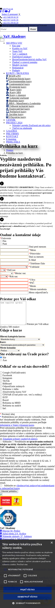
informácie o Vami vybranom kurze (17, 425)
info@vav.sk (8, 9)
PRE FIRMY (12, 133)
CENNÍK (11, 120)
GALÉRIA (11, 131)
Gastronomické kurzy (19, 84)
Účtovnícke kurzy (17, 117)
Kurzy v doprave (17, 95)
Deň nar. (11, 270)
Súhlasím (7, 441)
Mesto (32, 286)
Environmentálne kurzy (20, 81)
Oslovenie (5, 238)
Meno (32, 250)
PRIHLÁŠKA (13, 142)
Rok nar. (13, 276)
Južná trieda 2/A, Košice (14, 533)
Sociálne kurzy (16, 114)
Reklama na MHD (11, 403)
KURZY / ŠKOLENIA (17, 73)
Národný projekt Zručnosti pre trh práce (31, 125)
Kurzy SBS (15, 92)
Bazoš (6, 400)
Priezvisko (34, 253)
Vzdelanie (33, 267)
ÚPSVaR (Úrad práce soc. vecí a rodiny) (22, 394)
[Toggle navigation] (2, 40)
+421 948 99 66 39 (10, 17)
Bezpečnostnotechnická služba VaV (29, 59)
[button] (27, 603)
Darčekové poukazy (22, 56)
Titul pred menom (37, 246)
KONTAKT (12, 136)
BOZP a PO (14, 76)
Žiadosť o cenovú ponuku (24, 62)
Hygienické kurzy (17, 87)
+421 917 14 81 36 (10, 20)
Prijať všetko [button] (27, 589)
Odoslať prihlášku (9, 491)
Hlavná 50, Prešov (11, 531)
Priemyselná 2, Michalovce (15, 539)
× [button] (51, 543)
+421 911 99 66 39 (10, 23)
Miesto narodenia (38, 289)
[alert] (27, 573)
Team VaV (17, 51)
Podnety (16, 70)
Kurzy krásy (15, 89)
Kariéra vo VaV (20, 48)
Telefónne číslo (37, 263)
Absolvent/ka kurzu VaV (14, 392)
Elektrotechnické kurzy (19, 78)
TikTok (6, 381)
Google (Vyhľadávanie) (14, 372)
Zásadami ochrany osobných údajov (20, 439)
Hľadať (33, 29)
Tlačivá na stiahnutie (22, 128)
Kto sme (16, 45)
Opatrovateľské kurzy (19, 109)
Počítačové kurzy (17, 111)
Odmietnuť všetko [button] (27, 596)
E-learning (11, 139)
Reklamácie (18, 67)
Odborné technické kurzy (21, 106)
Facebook (7, 375)
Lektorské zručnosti (19, 98)
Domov (9, 150)
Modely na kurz (20, 65)
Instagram (7, 378)
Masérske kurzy (16, 100)
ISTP (5, 397)
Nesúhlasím (20, 441)
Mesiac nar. (20, 273)
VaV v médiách (19, 54)
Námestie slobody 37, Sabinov (17, 536)
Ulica (32, 279)
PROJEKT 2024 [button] (14, 122)
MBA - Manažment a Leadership (24, 103)
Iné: (4, 408)
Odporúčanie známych (13, 386)
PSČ (31, 283)
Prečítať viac (22, 564)
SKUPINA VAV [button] (14, 43)
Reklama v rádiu (10, 389)
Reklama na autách (12, 405)
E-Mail (32, 260)
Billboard (7, 383)
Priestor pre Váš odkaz (38, 324)
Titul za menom (36, 256)
